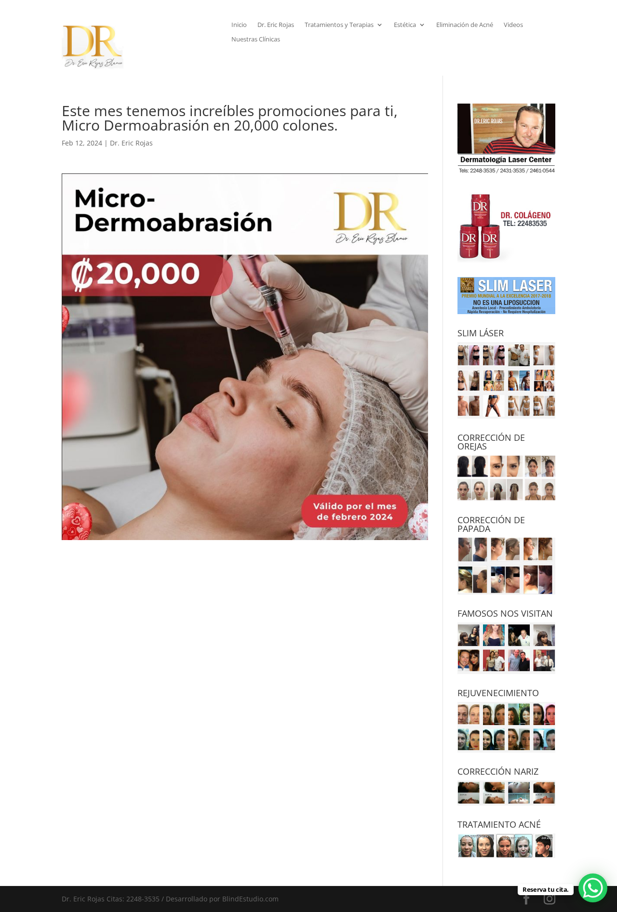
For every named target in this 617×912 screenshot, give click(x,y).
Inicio (239, 25)
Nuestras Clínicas (255, 39)
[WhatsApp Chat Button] (592, 887)
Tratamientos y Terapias (339, 25)
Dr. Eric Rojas (275, 25)
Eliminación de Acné (464, 25)
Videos (513, 25)
